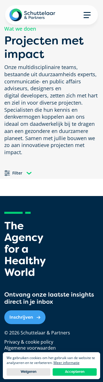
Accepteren (74, 371)
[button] (87, 15)
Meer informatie (67, 362)
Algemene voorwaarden (30, 348)
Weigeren (28, 371)
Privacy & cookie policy (28, 342)
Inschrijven (21, 317)
